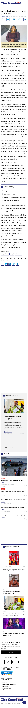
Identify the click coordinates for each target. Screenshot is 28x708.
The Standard (5, 686)
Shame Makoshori (5, 484)
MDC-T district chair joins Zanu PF (12, 200)
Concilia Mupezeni (14, 519)
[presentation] (5, 447)
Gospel (12, 254)
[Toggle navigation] (26, 3)
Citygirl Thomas (5, 254)
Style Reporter (7, 589)
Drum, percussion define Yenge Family (13, 191)
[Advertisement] (14, 331)
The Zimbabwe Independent (9, 684)
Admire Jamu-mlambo (15, 16)
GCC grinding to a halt (9, 194)
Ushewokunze (18, 254)
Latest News (7, 453)
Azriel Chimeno (9, 433)
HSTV (3, 690)
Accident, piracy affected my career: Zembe (14, 197)
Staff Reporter (5, 495)
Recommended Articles (12, 547)
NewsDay (4, 682)
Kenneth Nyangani (6, 511)
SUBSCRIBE (10, 652)
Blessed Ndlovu (5, 519)
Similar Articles (11, 395)
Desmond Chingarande (6, 503)
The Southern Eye (6, 688)
